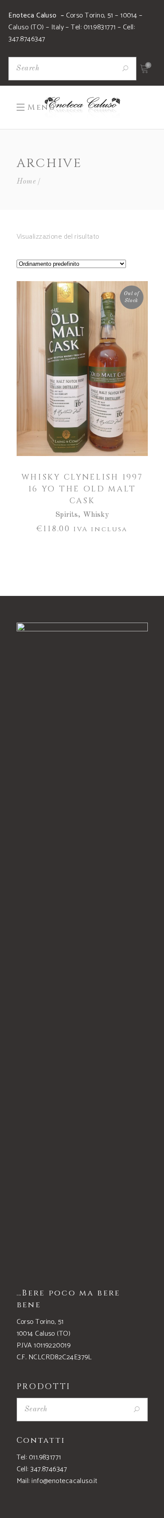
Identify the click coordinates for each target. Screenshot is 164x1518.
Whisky (96, 515)
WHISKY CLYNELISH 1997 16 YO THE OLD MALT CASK (82, 489)
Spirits (66, 515)
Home (26, 181)
